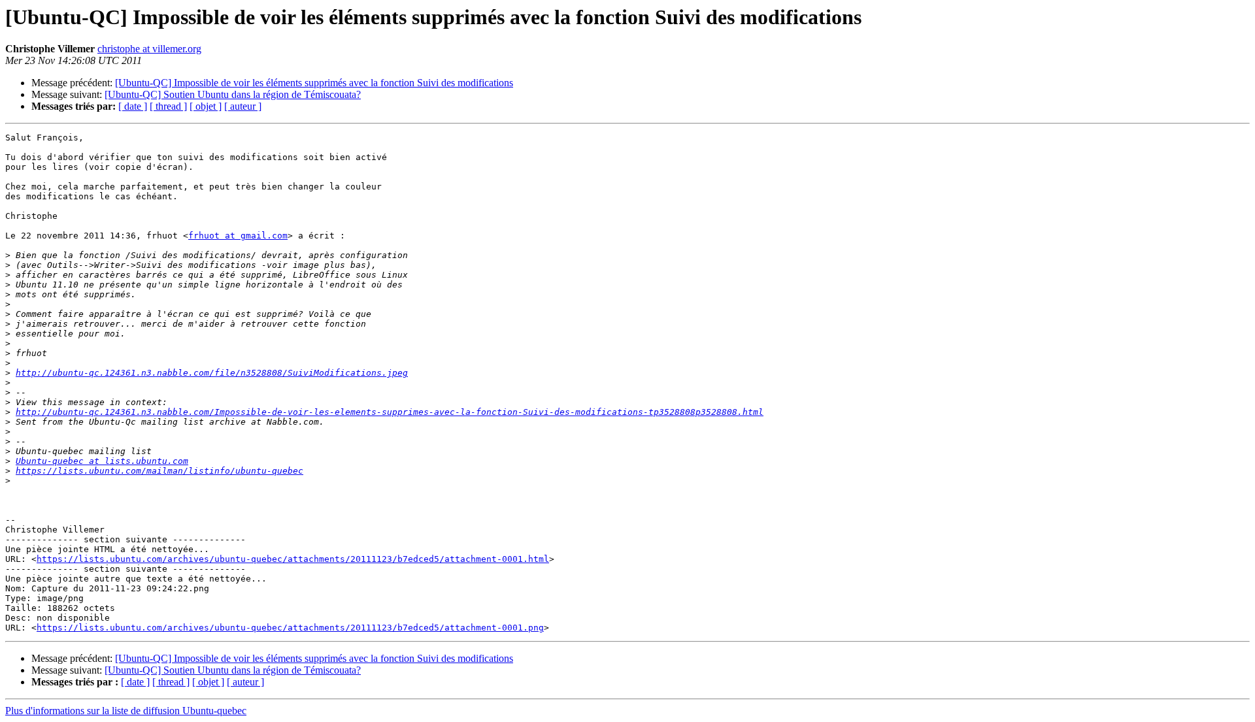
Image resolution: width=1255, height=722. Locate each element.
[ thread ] (168, 106)
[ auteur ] (242, 106)
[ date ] (132, 106)
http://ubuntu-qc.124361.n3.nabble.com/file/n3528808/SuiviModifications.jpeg (212, 373)
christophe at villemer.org (149, 48)
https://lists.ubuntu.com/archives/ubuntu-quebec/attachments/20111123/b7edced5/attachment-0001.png (290, 627)
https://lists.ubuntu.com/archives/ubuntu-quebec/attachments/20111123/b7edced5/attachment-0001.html (293, 559)
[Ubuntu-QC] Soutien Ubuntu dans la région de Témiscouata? (233, 94)
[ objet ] (206, 106)
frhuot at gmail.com (238, 235)
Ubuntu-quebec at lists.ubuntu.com (102, 461)
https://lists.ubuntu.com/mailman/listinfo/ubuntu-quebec (159, 471)
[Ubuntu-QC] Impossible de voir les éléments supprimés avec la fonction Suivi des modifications (314, 82)
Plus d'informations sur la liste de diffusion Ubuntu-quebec (125, 710)
